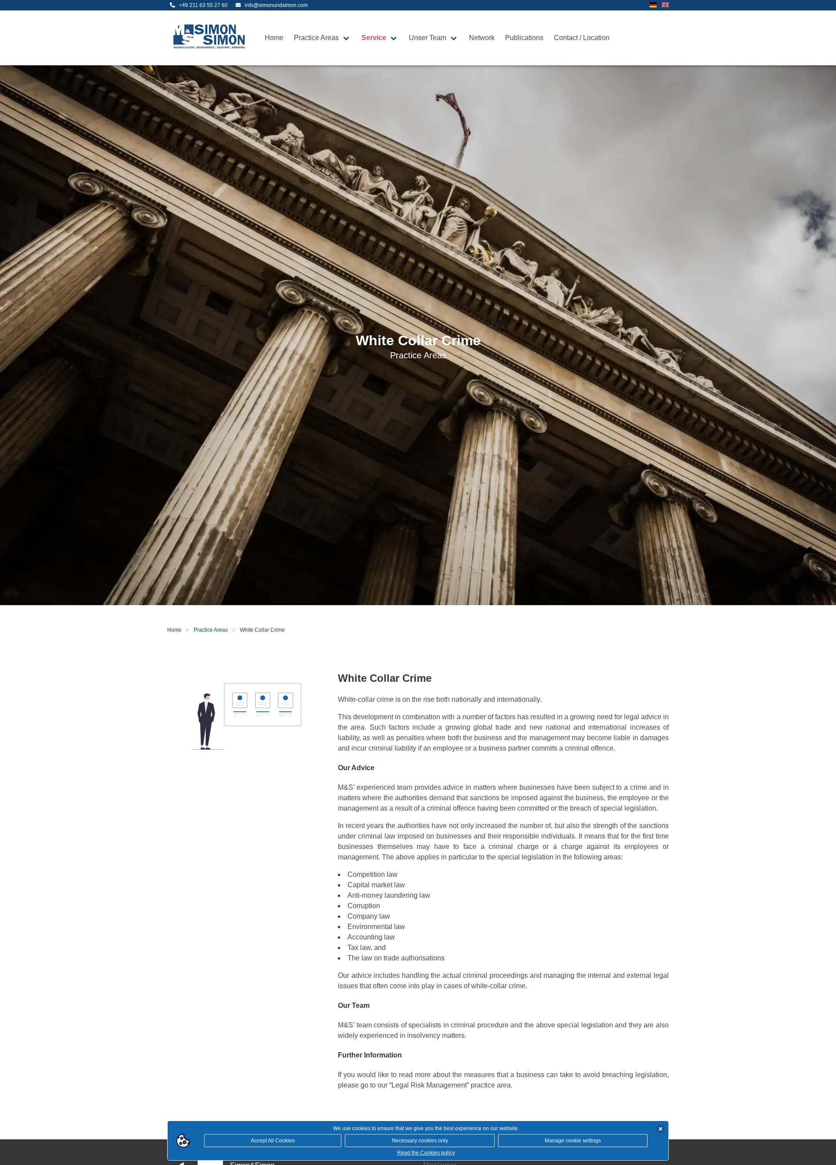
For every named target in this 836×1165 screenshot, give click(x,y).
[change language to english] (665, 5)
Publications (524, 37)
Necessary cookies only (420, 1141)
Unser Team (427, 37)
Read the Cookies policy (426, 1153)
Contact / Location (582, 37)
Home (274, 37)
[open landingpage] (211, 37)
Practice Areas (316, 37)
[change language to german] (653, 5)
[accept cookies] (660, 1129)
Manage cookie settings (573, 1141)
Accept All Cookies (273, 1141)
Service (373, 37)
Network (482, 37)
